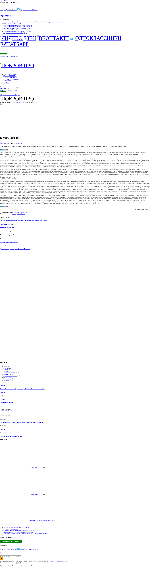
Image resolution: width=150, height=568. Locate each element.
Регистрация (8, 410)
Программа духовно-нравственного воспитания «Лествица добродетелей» (25, 533)
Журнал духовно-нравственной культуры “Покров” (18, 532)
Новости (6, 368)
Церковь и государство (10, 376)
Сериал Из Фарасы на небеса (12, 23)
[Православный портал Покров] (10, 56)
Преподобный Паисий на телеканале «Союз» (16, 30)
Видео (5, 366)
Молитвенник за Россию (19, 212)
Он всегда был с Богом (18, 214)
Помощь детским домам (10, 529)
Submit (19, 562)
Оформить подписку (13, 79)
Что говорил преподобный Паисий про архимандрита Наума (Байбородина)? (24, 220)
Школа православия (9, 372)
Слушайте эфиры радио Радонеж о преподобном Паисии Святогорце (21, 422)
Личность (19, 143)
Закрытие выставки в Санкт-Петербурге (15, 33)
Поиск (18, 556)
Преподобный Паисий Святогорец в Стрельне (17, 31)
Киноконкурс (7, 380)
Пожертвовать (3, 54)
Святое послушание (6, 402)
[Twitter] (3, 149)
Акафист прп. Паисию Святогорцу (11, 436)
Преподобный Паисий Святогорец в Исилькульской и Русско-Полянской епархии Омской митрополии (34, 22)
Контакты (6, 83)
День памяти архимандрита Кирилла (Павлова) (17, 25)
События (6, 371)
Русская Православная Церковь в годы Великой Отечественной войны (22, 389)
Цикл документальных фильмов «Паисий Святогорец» (19, 530)
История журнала (12, 77)
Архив (5, 82)
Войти (2, 410)
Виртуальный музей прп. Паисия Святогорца (16, 527)
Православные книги (9, 74)
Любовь (2, 429)
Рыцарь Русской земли (7, 224)
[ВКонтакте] (1, 149)
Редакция (5, 143)
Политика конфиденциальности (58, 561)
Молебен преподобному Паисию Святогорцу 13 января (19, 28)
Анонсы (5, 369)
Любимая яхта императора (8, 396)
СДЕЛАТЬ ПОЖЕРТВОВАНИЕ (11, 541)
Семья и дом (7, 377)
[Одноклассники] (5, 149)
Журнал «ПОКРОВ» (9, 76)
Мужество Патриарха (7, 227)
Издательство (7, 80)
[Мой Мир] (7, 149)
